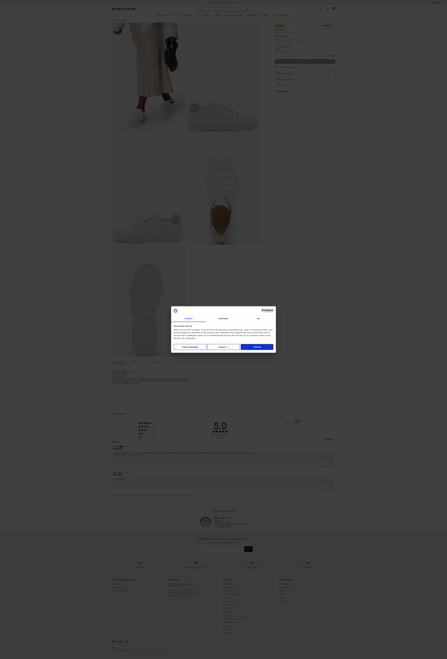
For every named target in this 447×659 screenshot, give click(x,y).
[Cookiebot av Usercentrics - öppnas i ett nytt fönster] (263, 311)
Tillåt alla (257, 347)
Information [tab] (223, 318)
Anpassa (222, 347)
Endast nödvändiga (190, 347)
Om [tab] (258, 318)
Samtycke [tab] (189, 318)
